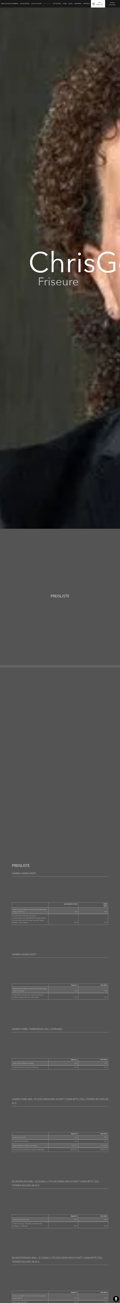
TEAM (65, 3)
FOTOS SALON (36, 3)
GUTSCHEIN (57, 3)
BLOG (71, 3)
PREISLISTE (47, 3)
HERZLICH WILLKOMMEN (9, 3)
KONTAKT (86, 3)
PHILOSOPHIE (25, 3)
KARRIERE (77, 3)
